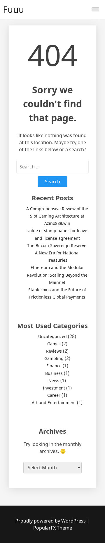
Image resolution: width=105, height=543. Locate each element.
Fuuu (13, 9)
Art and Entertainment (54, 402)
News (53, 380)
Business (54, 373)
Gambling (54, 358)
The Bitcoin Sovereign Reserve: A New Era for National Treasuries (57, 253)
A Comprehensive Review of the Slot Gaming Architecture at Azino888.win (57, 216)
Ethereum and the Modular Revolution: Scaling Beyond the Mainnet (57, 275)
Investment (54, 388)
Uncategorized (52, 336)
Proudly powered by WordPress (51, 521)
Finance (54, 365)
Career (53, 395)
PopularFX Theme (52, 528)
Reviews (54, 351)
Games (54, 344)
